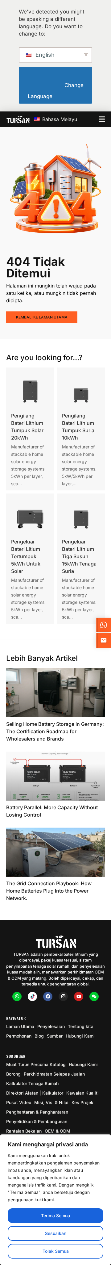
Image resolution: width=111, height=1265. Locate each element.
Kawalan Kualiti (82, 1092)
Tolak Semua (56, 1251)
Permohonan (18, 1035)
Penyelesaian (51, 1026)
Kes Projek (82, 1102)
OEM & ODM (57, 1131)
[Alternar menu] (102, 119)
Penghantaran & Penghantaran (37, 1111)
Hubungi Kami (80, 1035)
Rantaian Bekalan (24, 1131)
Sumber (55, 1035)
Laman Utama (20, 1026)
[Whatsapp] (17, 996)
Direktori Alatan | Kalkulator (34, 1092)
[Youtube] (78, 996)
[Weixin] (94, 996)
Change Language (56, 91)
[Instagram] (63, 996)
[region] (55, 1199)
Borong (13, 1073)
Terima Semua (55, 1215)
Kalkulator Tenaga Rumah (32, 1083)
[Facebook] (47, 996)
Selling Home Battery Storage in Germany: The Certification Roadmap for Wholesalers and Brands (55, 731)
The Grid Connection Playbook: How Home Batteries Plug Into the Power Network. (49, 890)
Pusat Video (18, 1102)
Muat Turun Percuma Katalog (36, 1064)
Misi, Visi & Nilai (51, 1102)
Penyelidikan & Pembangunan (36, 1121)
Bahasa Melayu (59, 119)
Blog (39, 1035)
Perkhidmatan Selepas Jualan (54, 1073)
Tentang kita (80, 1026)
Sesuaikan (55, 1233)
